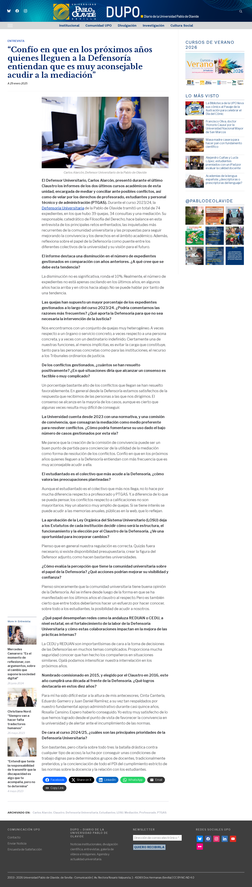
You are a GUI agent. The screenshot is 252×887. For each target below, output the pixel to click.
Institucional (69, 25)
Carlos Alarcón (42, 812)
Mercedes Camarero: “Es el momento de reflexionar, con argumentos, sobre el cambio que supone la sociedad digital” (21, 664)
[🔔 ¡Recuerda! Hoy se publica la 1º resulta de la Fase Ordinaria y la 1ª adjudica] (235, 236)
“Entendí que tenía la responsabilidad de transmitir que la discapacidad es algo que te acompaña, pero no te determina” (22, 774)
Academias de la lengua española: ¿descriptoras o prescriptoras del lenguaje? (224, 179)
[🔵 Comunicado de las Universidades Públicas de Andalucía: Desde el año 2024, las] (235, 256)
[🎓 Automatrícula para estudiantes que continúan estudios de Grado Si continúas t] (215, 236)
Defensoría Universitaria (63, 208)
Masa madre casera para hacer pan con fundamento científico (224, 143)
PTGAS (161, 812)
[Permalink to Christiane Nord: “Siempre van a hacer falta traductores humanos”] (22, 697)
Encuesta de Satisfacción (25, 849)
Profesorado (147, 812)
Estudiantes (107, 812)
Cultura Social (181, 25)
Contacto (14, 837)
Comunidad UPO (98, 25)
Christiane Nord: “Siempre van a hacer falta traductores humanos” (19, 720)
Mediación (131, 812)
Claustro (59, 812)
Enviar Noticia (17, 843)
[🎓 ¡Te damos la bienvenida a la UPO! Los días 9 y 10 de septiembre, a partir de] (194, 236)
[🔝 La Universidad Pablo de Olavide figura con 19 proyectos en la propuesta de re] (194, 256)
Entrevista (16, 40)
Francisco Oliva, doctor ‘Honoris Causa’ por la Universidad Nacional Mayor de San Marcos (225, 127)
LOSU (120, 812)
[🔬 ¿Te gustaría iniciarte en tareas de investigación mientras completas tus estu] (215, 256)
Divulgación (127, 25)
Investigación (153, 25)
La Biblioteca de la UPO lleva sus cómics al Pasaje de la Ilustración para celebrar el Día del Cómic (225, 108)
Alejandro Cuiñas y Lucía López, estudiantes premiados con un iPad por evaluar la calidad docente (223, 163)
